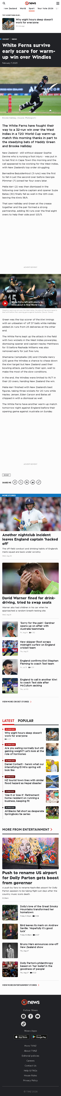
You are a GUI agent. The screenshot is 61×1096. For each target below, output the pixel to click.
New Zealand (10, 8)
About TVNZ (30, 1050)
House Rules (30, 1075)
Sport (32, 8)
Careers (31, 1060)
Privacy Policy (30, 1080)
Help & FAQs (30, 1070)
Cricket (5, 39)
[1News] (30, 3)
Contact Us (30, 1065)
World (23, 8)
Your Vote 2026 (45, 8)
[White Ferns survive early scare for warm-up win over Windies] (15, 483)
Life (58, 8)
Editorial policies (30, 1055)
